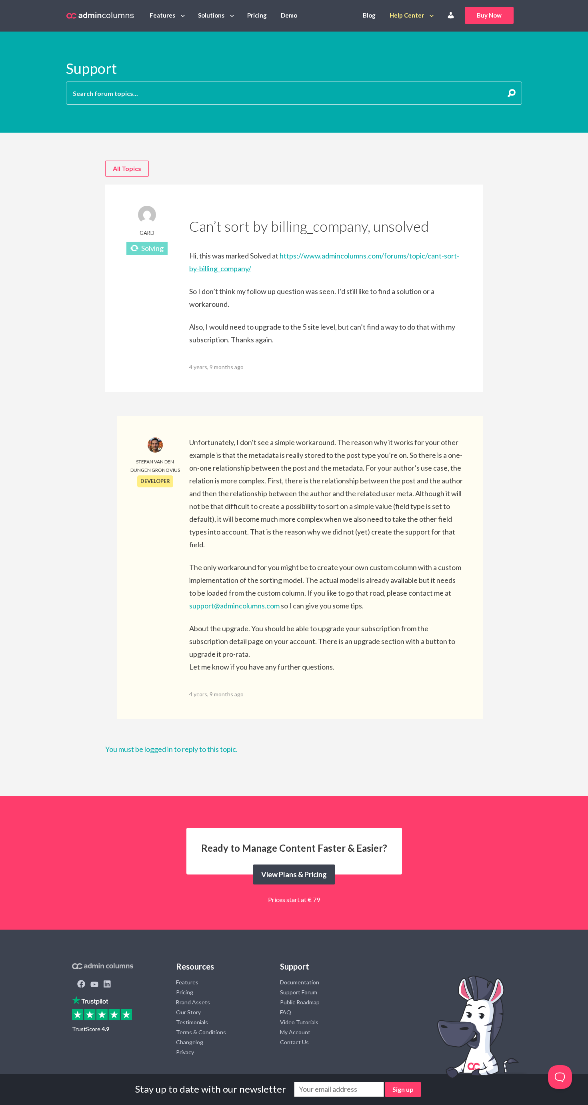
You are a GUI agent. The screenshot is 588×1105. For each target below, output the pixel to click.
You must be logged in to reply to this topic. (171, 749)
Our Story (188, 1012)
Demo (289, 15)
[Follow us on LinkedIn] (107, 985)
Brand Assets (193, 1002)
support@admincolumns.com (234, 605)
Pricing (257, 15)
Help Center (407, 15)
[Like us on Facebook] (81, 985)
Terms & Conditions (201, 1032)
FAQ (285, 1012)
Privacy (185, 1052)
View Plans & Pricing (294, 874)
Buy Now (489, 15)
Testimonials (192, 1022)
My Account (295, 1032)
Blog (369, 15)
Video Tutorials (299, 1022)
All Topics (127, 168)
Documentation (299, 982)
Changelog (189, 1042)
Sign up (403, 1089)
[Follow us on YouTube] (94, 985)
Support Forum (298, 992)
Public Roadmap (300, 1002)
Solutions (211, 15)
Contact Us (294, 1042)
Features (162, 15)
